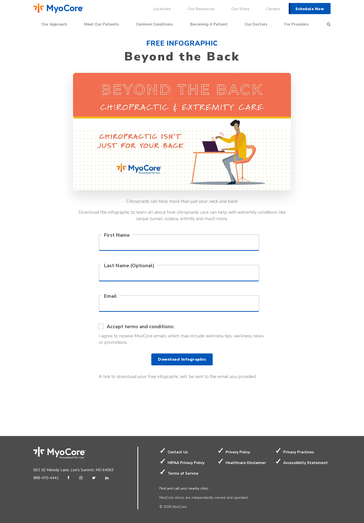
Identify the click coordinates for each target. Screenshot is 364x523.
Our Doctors (256, 24)
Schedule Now (309, 8)
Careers (273, 8)
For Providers (297, 24)
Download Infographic (182, 359)
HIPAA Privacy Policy (186, 462)
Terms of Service (183, 473)
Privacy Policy (238, 452)
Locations (162, 8)
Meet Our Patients (101, 24)
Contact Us (178, 452)
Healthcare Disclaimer (246, 462)
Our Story (240, 8)
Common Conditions (154, 24)
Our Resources (201, 8)
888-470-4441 (46, 477)
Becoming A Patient (209, 24)
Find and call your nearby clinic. (184, 488)
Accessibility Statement (305, 462)
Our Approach (54, 24)
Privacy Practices (298, 452)
